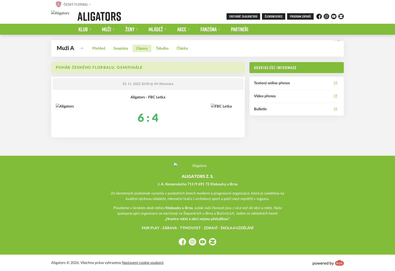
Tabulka (162, 48)
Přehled (98, 48)
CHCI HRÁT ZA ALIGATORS (243, 16)
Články (182, 48)
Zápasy (142, 48)
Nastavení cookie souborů (142, 263)
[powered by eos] (328, 263)
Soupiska (120, 48)
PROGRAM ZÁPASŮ (300, 16)
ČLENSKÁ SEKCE (274, 16)
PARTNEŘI (239, 29)
